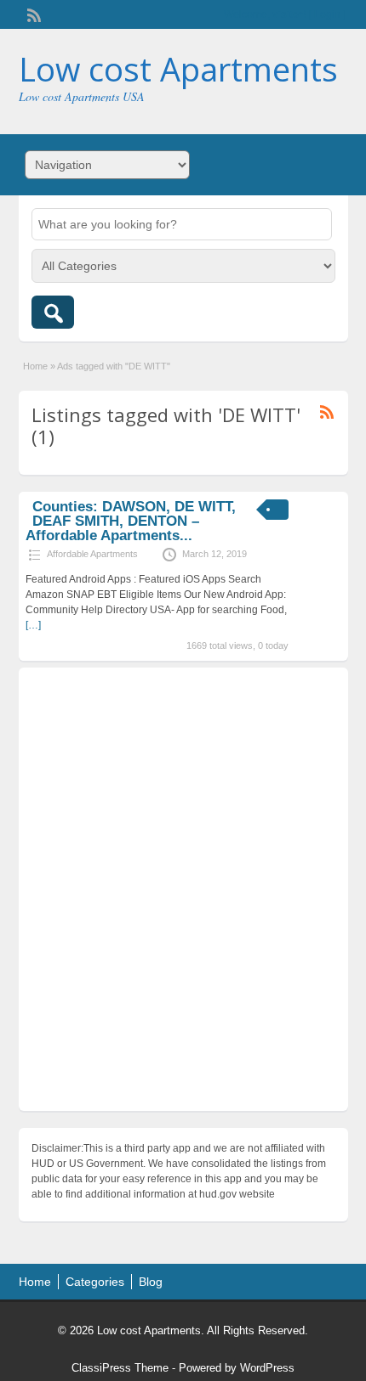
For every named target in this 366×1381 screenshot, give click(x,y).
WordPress (267, 1367)
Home (35, 366)
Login (327, 14)
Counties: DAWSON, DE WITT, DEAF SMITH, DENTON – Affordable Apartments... (130, 521)
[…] (33, 625)
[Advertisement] (183, 893)
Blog (151, 1281)
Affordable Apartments (92, 554)
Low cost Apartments (178, 69)
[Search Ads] (52, 312)
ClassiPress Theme (120, 1367)
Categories (95, 1281)
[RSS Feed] (32, 13)
